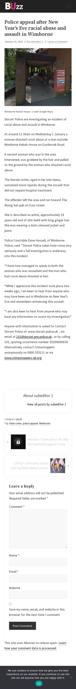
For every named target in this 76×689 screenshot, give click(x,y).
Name (14, 555)
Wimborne (44, 423)
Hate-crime (15, 423)
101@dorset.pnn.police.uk (34, 337)
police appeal (30, 423)
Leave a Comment (57, 41)
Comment (17, 507)
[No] (71, 677)
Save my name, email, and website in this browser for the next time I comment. (37, 612)
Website (14, 588)
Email (14, 572)
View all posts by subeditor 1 (46, 404)
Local (19, 419)
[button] (69, 6)
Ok (39, 683)
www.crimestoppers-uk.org (23, 358)
